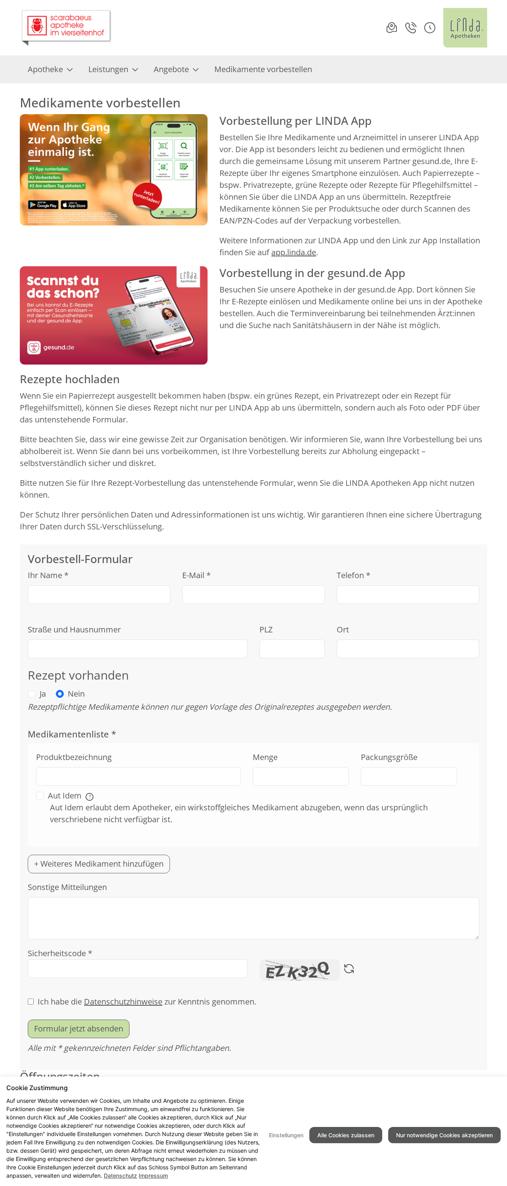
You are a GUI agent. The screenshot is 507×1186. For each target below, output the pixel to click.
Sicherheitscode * (60, 953)
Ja (43, 693)
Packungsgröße (389, 757)
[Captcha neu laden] (349, 970)
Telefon (353, 575)
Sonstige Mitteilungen (67, 887)
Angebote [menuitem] (171, 69)
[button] (429, 27)
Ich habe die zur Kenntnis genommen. (147, 1001)
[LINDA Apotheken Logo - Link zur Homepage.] (465, 28)
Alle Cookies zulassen (345, 1135)
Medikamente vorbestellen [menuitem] (263, 69)
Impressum (153, 1175)
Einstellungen (286, 1135)
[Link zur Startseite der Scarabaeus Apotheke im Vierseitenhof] (66, 28)
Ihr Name (48, 575)
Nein (76, 693)
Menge (265, 757)
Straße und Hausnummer (74, 629)
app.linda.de (293, 252)
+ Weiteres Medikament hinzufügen (99, 863)
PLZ (266, 629)
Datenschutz (120, 1175)
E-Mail (196, 575)
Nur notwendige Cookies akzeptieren (444, 1135)
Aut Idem (69, 795)
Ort (343, 629)
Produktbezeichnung (74, 757)
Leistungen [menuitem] (108, 69)
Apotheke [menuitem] (45, 69)
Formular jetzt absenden (78, 1028)
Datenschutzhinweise (123, 1001)
